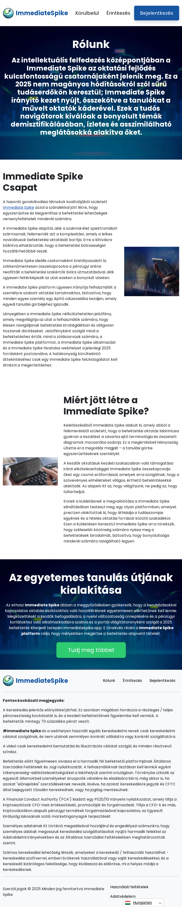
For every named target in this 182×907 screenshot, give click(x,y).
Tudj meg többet (91, 650)
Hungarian (142, 902)
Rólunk (109, 680)
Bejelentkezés (156, 13)
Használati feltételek (129, 887)
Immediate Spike (18, 207)
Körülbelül (87, 13)
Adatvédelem (123, 896)
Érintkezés (118, 13)
